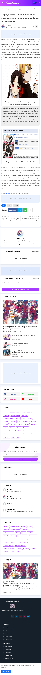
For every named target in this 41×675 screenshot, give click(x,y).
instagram (13, 399)
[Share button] (30, 210)
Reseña (19, 434)
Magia (20, 424)
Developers (8, 652)
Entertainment (8, 640)
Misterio (12, 428)
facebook (13, 394)
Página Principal (5, 9)
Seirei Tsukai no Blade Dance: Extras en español (23, 336)
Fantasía (6, 421)
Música (19, 428)
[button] (35, 3)
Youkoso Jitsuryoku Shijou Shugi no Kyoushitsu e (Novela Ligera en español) (20, 328)
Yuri (18, 437)
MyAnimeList (10, 193)
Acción (6, 412)
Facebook (13, 210)
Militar (5, 428)
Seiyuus (33, 434)
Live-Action (13, 424)
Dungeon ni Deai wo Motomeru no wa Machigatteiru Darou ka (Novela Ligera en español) (24, 352)
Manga (27, 424)
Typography (8, 637)
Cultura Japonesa (8, 418)
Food (6, 634)
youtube (31, 399)
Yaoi (13, 437)
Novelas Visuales (20, 431)
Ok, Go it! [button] (6, 671)
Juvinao (20, 238)
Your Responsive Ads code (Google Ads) (20, 34)
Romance (26, 434)
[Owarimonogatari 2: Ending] (6, 345)
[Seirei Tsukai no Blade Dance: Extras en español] (6, 337)
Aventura (6, 415)
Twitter (20, 210)
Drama (18, 418)
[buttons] (12, 616)
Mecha (33, 424)
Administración (14, 412)
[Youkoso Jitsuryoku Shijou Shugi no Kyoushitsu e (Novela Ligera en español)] (20, 312)
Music (6, 631)
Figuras (13, 421)
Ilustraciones (32, 421)
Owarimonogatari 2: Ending (20, 343)
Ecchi (23, 418)
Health (6, 628)
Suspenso (6, 437)
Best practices (8, 646)
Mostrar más (35, 251)
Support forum (9, 658)
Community (8, 649)
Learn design (8, 655)
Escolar (30, 418)
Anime (9, 205)
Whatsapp (25, 210)
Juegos (6, 424)
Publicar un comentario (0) (20, 290)
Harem (25, 421)
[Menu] (2, 3)
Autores (29, 412)
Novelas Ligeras (8, 431)
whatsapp (31, 394)
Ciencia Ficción (15, 415)
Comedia (24, 415)
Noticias (14, 9)
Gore (18, 421)
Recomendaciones (9, 434)
